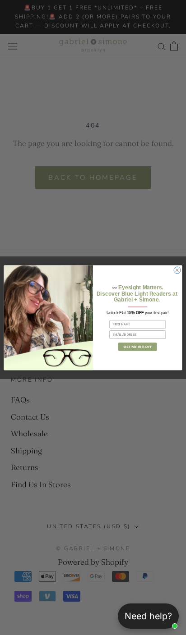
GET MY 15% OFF (137, 346)
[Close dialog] (177, 269)
